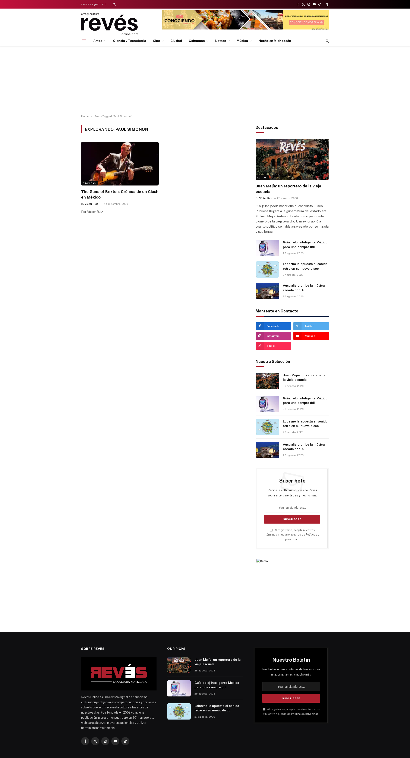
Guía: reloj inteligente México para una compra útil (305, 244)
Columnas (197, 41)
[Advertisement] (205, 80)
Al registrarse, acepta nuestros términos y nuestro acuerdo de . (292, 534)
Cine (156, 41)
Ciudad (176, 41)
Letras (220, 41)
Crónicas (89, 183)
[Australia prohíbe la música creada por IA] (267, 291)
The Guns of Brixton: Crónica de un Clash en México (119, 194)
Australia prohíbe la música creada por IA (304, 288)
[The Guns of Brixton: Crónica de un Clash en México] (120, 163)
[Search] (114, 4)
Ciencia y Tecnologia (129, 41)
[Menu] (84, 40)
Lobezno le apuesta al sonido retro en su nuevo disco (305, 266)
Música (242, 41)
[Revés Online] (109, 24)
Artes (97, 41)
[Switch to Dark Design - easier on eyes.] (327, 4)
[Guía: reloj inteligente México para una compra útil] (267, 248)
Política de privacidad (305, 713)
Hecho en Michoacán (275, 41)
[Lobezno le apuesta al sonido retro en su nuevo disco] (267, 269)
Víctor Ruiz (91, 203)
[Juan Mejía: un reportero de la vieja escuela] (292, 159)
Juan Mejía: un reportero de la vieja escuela (288, 189)
